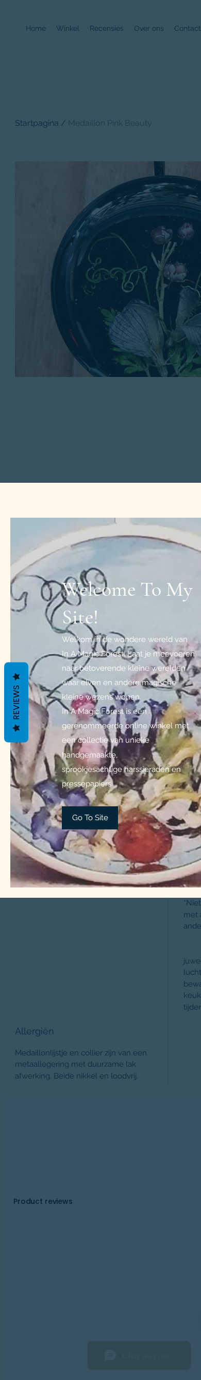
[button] (90, 817)
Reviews (16, 702)
